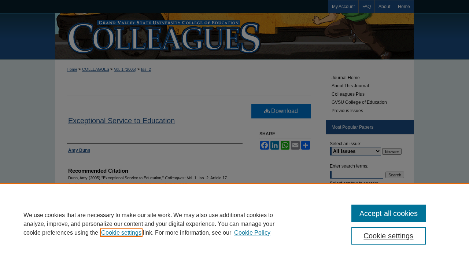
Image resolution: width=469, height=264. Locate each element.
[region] (234, 223)
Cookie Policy (252, 233)
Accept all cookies (388, 213)
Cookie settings (121, 233)
